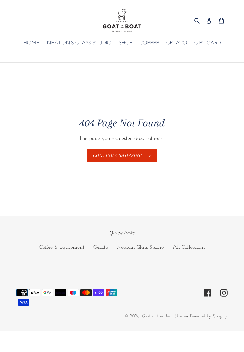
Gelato (100, 247)
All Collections (189, 247)
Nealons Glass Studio (140, 247)
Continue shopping (117, 155)
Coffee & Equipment (62, 247)
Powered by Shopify (209, 316)
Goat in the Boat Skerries (165, 316)
